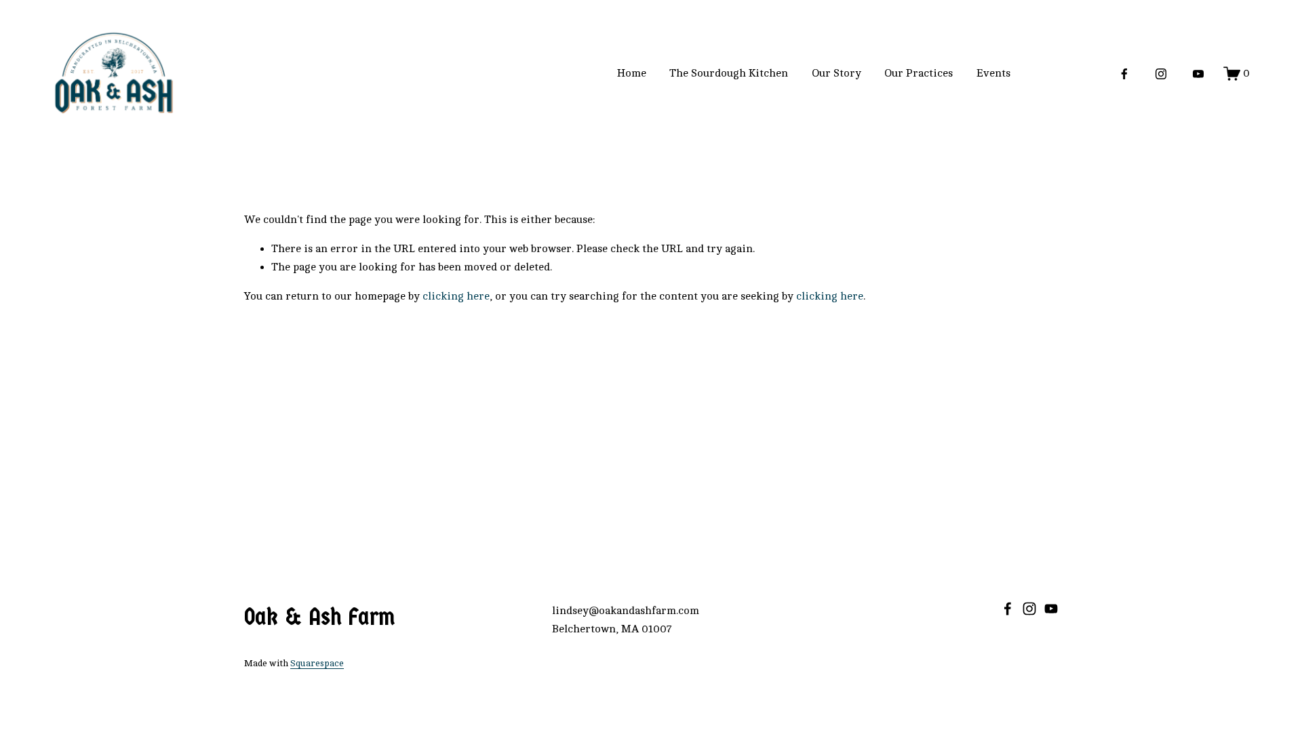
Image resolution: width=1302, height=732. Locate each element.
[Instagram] (1161, 74)
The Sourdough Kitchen (728, 73)
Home (631, 73)
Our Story (836, 73)
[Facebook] (1124, 74)
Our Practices (918, 73)
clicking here (456, 296)
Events (993, 73)
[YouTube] (1198, 74)
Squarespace (317, 663)
